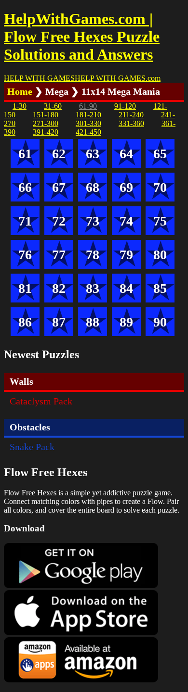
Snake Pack (32, 446)
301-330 (88, 123)
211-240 (131, 115)
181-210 (88, 115)
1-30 (20, 106)
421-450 (88, 132)
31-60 (53, 106)
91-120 (125, 106)
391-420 (45, 132)
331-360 (131, 123)
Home (19, 91)
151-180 (45, 115)
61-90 (88, 106)
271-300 (45, 123)
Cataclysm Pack (41, 401)
